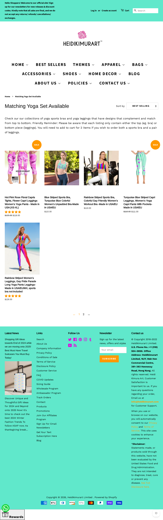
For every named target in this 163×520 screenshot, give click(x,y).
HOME (19, 64)
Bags (138, 64)
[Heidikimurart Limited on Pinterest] (80, 340)
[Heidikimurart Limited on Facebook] (75, 340)
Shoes (70, 74)
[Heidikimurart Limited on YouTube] (70, 346)
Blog (134, 74)
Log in (94, 10)
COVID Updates (44, 379)
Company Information (48, 348)
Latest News (12, 333)
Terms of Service (45, 361)
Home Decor (103, 74)
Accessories (37, 74)
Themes (82, 64)
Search (40, 339)
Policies (78, 83)
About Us (46, 83)
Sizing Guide (43, 384)
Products (41, 406)
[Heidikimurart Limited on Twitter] (70, 340)
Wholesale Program (47, 388)
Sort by (120, 106)
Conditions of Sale (46, 357)
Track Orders (43, 397)
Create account (109, 10)
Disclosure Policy (46, 366)
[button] (13, 212)
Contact (40, 402)
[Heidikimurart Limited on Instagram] (85, 340)
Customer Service (46, 370)
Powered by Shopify (106, 497)
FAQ (38, 375)
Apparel (112, 64)
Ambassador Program (48, 393)
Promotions (43, 411)
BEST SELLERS (51, 64)
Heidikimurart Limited (80, 497)
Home (7, 96)
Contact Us (113, 83)
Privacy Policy (44, 353)
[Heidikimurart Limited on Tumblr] (90, 340)
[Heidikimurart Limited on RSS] (75, 346)
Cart (127, 10)
